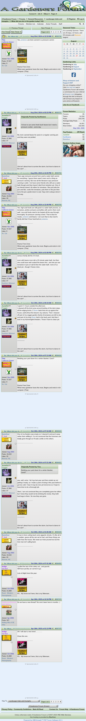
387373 (58, 599)
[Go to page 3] (51, 31)
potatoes (24, 40)
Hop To (4, 701)
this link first (71, 87)
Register (72, 19)
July (75, 64)
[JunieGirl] (9, 133)
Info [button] (39, 14)
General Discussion (35, 19)
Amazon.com (69, 94)
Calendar (40, 24)
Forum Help (63, 709)
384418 (58, 355)
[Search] (80, 24)
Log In (81, 19)
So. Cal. (4, 65)
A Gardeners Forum (9, 19)
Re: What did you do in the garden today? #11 (21, 253)
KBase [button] (46, 14)
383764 (58, 252)
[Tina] (9, 55)
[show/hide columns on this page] (83, 24)
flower (36, 310)
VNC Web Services (64, 715)
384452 (58, 563)
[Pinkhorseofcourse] (9, 614)
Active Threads (51, 24)
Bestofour (26, 563)
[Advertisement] (31, 92)
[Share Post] (52, 36)
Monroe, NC (6, 200)
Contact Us (53, 709)
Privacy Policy (7, 709)
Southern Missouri (8, 143)
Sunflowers (24, 112)
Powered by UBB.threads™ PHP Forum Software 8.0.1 (43, 720)
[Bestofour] (9, 190)
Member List (30, 24)
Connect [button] (32, 14)
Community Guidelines (22, 709)
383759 (58, 205)
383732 (58, 36)
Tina (27, 253)
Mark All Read (38, 709)
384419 (58, 431)
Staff (60, 24)
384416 (58, 303)
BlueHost (52, 717)
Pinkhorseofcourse (22, 629)
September (77, 69)
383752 (58, 173)
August (73, 41)
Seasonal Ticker (69, 28)
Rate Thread (15, 32)
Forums (22, 19)
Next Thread (46, 28)
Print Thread (6, 32)
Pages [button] (53, 14)
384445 (58, 532)
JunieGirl (25, 36)
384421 (58, 462)
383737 (58, 112)
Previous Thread (17, 28)
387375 (58, 628)
